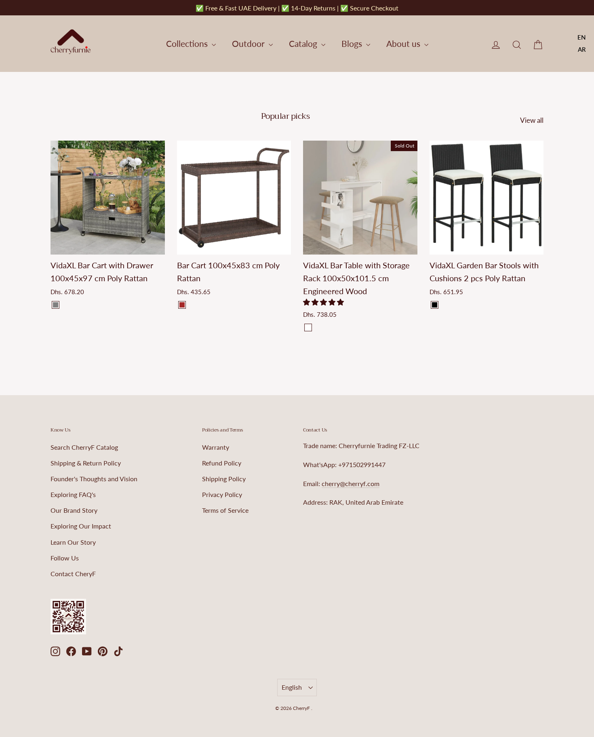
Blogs (352, 43)
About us (404, 43)
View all (531, 120)
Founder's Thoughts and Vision (94, 478)
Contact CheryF (73, 573)
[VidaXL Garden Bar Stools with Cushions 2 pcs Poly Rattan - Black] (434, 304)
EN (581, 37)
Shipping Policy (224, 478)
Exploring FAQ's (73, 494)
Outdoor (249, 43)
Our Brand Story (74, 510)
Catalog (304, 43)
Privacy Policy (222, 494)
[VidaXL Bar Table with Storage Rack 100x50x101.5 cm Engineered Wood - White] (308, 327)
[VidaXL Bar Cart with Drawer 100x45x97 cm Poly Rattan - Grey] (55, 304)
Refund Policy (221, 463)
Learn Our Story (73, 542)
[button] (324, 302)
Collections (188, 43)
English (292, 687)
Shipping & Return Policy (86, 463)
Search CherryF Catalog (84, 447)
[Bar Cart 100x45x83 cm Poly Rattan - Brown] (182, 304)
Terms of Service (225, 510)
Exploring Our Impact (81, 526)
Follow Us (65, 558)
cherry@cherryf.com (350, 483)
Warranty (215, 447)
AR (582, 49)
